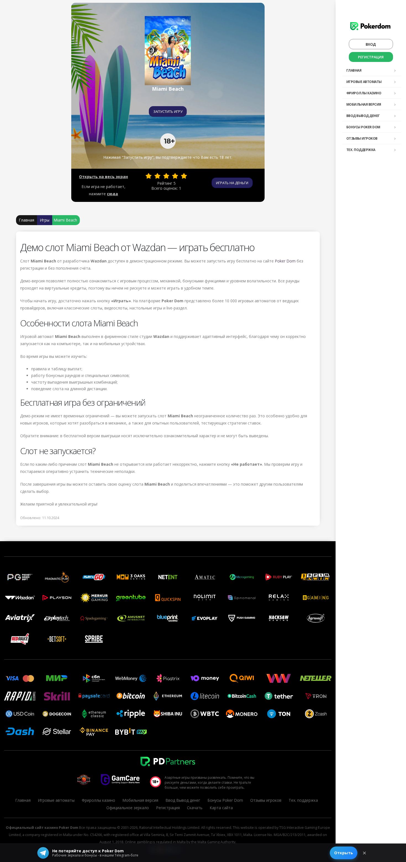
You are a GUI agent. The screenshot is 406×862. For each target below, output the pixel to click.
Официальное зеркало (127, 807)
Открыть (343, 852)
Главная (354, 70)
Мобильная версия (363, 104)
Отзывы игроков (362, 138)
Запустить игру (168, 111)
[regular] (166, 176)
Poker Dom (285, 261)
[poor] (157, 176)
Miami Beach (65, 220)
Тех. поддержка (360, 149)
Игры (44, 220)
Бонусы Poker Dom (363, 127)
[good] (175, 176)
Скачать (194, 807)
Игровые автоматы (364, 81)
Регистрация (371, 56)
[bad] (149, 176)
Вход (371, 44)
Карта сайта (221, 807)
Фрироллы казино (363, 93)
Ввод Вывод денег (363, 115)
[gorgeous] (184, 176)
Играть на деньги (232, 182)
